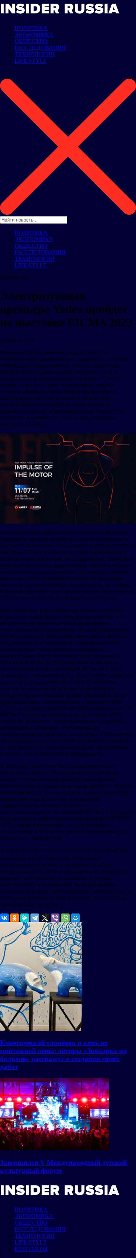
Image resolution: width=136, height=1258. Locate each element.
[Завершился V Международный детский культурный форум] (54, 1148)
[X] (45, 917)
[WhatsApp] (65, 917)
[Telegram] (34, 917)
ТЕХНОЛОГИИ (35, 54)
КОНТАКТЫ (31, 1249)
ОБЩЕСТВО (31, 41)
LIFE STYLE (31, 61)
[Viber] (55, 917)
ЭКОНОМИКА (34, 35)
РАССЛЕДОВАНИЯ (40, 48)
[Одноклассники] (14, 917)
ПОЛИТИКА (31, 28)
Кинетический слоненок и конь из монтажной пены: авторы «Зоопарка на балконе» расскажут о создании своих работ (63, 1055)
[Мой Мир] (75, 917)
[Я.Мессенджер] (24, 917)
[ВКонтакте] (4, 917)
